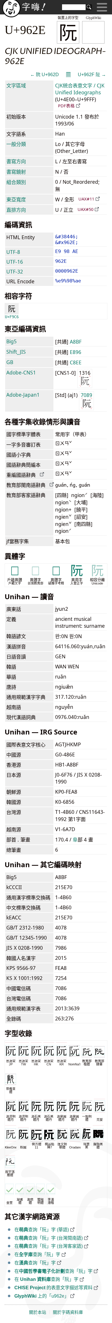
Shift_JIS (16, 351)
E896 (75, 351)
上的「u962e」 (41, 1296)
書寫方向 (16, 161)
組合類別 (16, 182)
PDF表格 (66, 105)
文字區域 (16, 85)
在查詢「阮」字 (37, 1254)
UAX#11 (86, 199)
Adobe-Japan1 (23, 394)
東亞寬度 (16, 199)
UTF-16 (14, 261)
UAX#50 (85, 209)
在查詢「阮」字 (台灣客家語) (48, 1246)
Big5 (11, 341)
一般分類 (16, 143)
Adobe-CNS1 (21, 372)
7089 (86, 394)
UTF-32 (14, 271)
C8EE (76, 362)
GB (9, 362)
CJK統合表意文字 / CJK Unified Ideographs (80, 89)
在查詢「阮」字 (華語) (41, 1229)
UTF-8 (13, 251)
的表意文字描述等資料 (53, 1287)
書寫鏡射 (16, 171)
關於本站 (37, 1312)
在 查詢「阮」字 (46, 1279)
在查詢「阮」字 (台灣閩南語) (48, 1238)
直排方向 (16, 209)
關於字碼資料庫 (68, 1312)
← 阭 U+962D (44, 74)
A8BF (76, 341)
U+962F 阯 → (92, 74)
